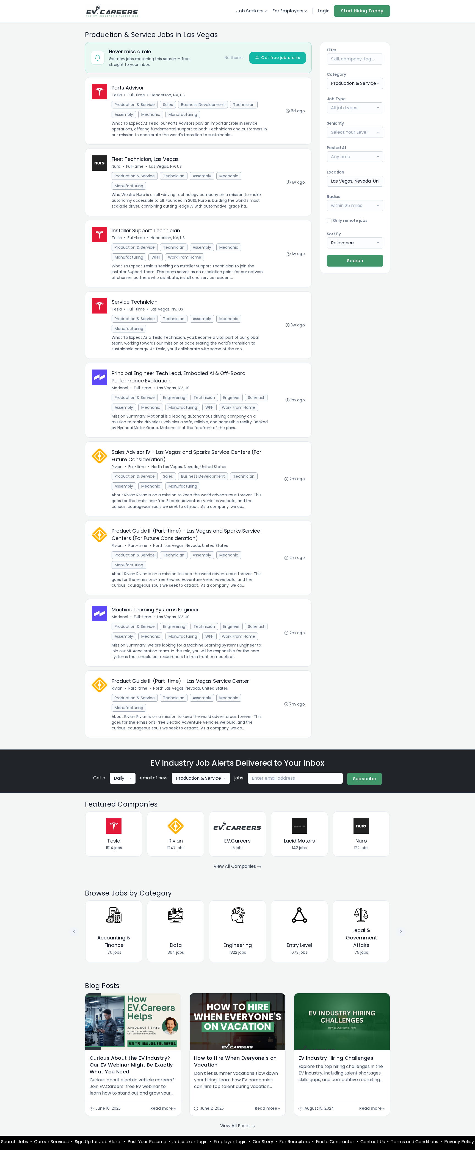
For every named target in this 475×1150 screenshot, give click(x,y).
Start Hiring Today (362, 11)
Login (324, 11)
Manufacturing (183, 114)
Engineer (231, 397)
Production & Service (135, 104)
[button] (401, 931)
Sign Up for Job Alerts (98, 1141)
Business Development (203, 104)
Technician (244, 104)
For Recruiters (294, 1141)
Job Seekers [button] (250, 11)
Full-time (136, 95)
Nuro (116, 166)
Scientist (256, 397)
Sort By (334, 234)
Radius (333, 196)
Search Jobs (14, 1141)
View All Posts (235, 1126)
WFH (155, 257)
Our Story (263, 1141)
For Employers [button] (287, 11)
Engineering (174, 397)
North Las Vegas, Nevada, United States (188, 466)
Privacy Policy (459, 1141)
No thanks (234, 57)
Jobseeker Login (190, 1141)
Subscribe (364, 779)
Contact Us (372, 1141)
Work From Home (184, 257)
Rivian (117, 466)
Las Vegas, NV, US (165, 166)
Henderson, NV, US (168, 95)
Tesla (117, 95)
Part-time (137, 545)
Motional (120, 388)
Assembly (124, 114)
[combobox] (355, 83)
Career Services (51, 1141)
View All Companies (235, 866)
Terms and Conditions (414, 1141)
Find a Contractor (335, 1141)
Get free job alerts (280, 57)
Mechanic (150, 114)
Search (355, 261)
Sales (168, 104)
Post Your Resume (147, 1141)
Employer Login (230, 1141)
